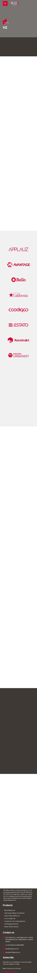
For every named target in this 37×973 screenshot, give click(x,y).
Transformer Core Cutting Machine (14, 921)
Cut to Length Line (9, 918)
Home (6, 23)
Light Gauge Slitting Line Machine (14, 913)
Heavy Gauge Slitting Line (12, 915)
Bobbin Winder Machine (11, 926)
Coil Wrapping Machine (11, 924)
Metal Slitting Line (9, 910)
